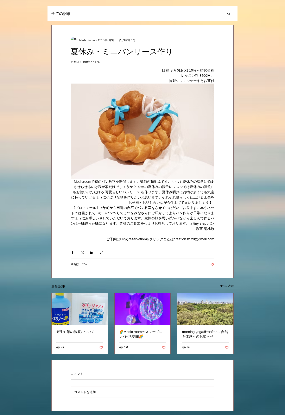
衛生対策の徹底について (75, 332)
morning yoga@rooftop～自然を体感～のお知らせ (205, 334)
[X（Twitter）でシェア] (82, 252)
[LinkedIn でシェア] (91, 252)
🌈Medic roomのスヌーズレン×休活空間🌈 (141, 334)
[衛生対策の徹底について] (80, 309)
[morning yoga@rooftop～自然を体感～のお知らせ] (205, 309)
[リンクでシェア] (101, 252)
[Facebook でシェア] (72, 252)
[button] (229, 13)
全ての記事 (61, 13)
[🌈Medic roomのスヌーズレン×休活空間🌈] (143, 309)
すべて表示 (227, 285)
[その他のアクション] (212, 40)
